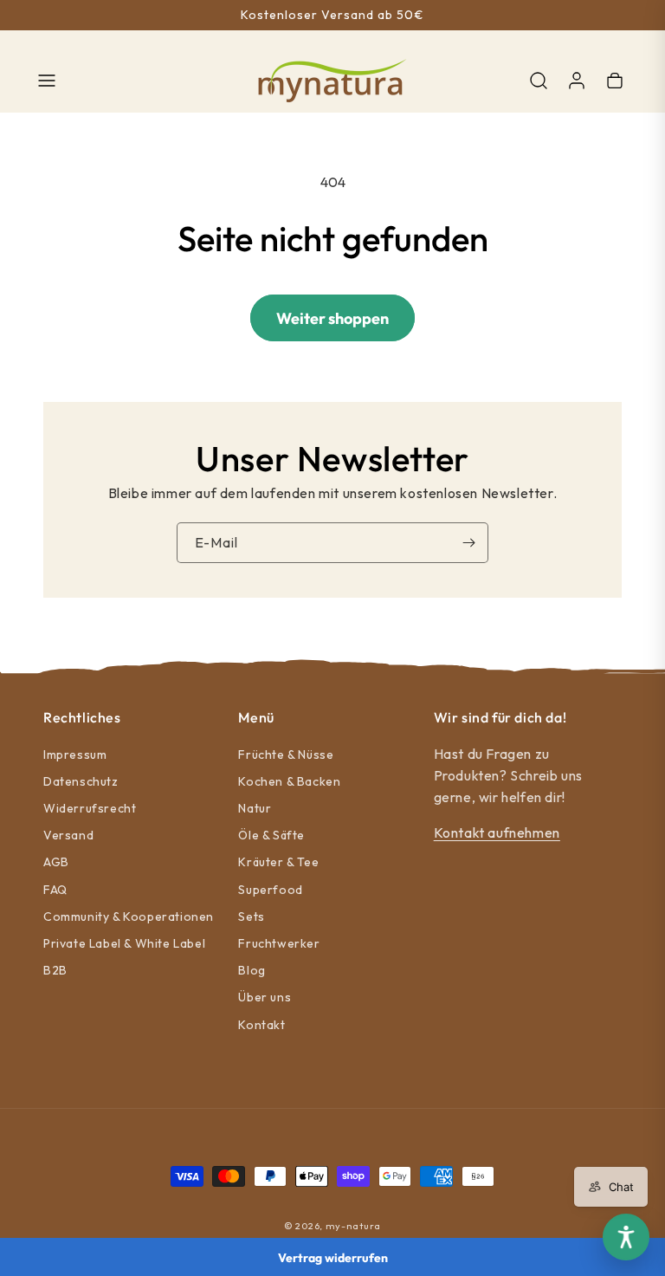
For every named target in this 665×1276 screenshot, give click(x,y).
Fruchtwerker (279, 943)
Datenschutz (81, 781)
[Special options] (626, 1237)
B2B (55, 970)
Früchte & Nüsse (285, 754)
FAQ (55, 889)
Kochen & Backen (289, 781)
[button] (47, 81)
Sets (251, 916)
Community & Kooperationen (128, 916)
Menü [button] (256, 717)
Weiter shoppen (332, 318)
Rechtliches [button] (82, 717)
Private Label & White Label (124, 943)
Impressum (75, 754)
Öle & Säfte (271, 835)
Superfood (270, 889)
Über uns (264, 997)
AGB (56, 862)
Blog (251, 970)
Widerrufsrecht (89, 808)
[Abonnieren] (468, 542)
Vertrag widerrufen (333, 1258)
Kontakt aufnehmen (497, 832)
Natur (254, 808)
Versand (68, 835)
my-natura (353, 1226)
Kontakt (261, 1025)
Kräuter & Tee (278, 862)
